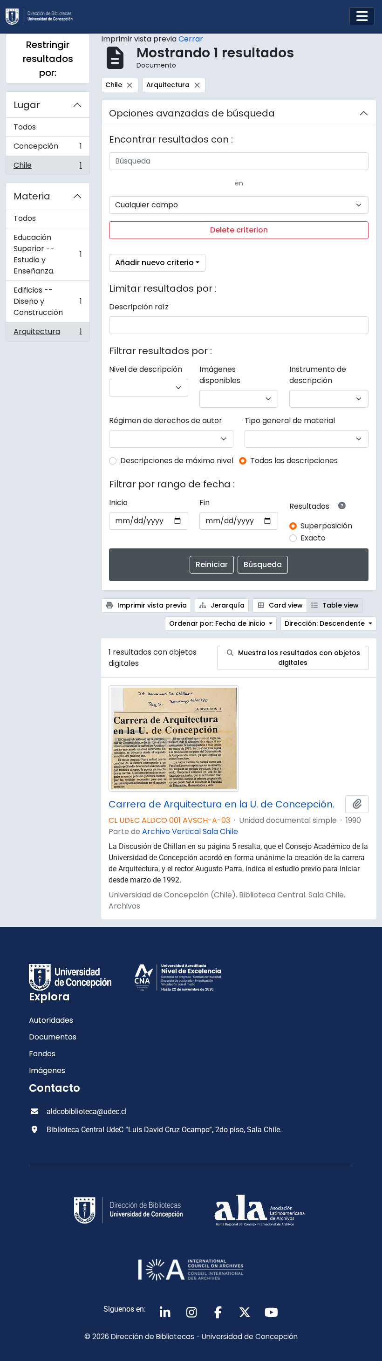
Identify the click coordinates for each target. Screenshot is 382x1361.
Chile (47, 167)
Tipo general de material (290, 420)
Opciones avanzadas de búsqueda (192, 113)
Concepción (47, 148)
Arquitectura (47, 333)
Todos (25, 127)
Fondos (42, 1053)
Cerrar (190, 39)
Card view (285, 605)
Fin (204, 502)
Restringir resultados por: (48, 58)
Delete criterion (239, 230)
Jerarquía (227, 605)
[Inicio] (43, 16)
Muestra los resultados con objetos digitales (298, 657)
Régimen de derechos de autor (165, 420)
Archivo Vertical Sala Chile (190, 831)
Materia (32, 196)
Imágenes (47, 1070)
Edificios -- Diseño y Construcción (47, 301)
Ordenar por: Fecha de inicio (218, 623)
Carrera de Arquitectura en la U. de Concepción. (221, 804)
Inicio (118, 502)
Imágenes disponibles (219, 375)
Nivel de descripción (145, 369)
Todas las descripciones (294, 460)
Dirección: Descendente (326, 623)
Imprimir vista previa (151, 605)
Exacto (313, 538)
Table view (340, 605)
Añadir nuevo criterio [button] (154, 262)
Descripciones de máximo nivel (176, 460)
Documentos (52, 1037)
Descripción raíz (139, 306)
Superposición (326, 525)
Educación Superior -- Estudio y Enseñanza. (47, 254)
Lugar (27, 104)
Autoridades (51, 1020)
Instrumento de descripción (317, 375)
